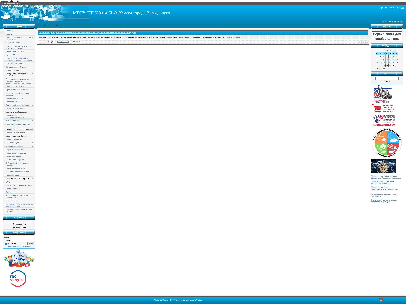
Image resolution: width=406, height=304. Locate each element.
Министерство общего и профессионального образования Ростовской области (384, 189)
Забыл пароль (13, 246)
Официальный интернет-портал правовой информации (384, 201)
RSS (402, 8)
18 (390, 62)
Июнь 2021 (391, 51)
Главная (384, 21)
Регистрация (394, 21)
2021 (47, 25)
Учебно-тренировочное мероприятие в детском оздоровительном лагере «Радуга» (87, 32)
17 (387, 62)
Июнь (53, 25)
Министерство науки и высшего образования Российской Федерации (386, 177)
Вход (402, 21)
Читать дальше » (233, 37)
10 (387, 59)
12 (393, 59)
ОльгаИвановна (62, 42)
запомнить (11, 243)
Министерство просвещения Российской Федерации (382, 182)
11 (390, 59)
